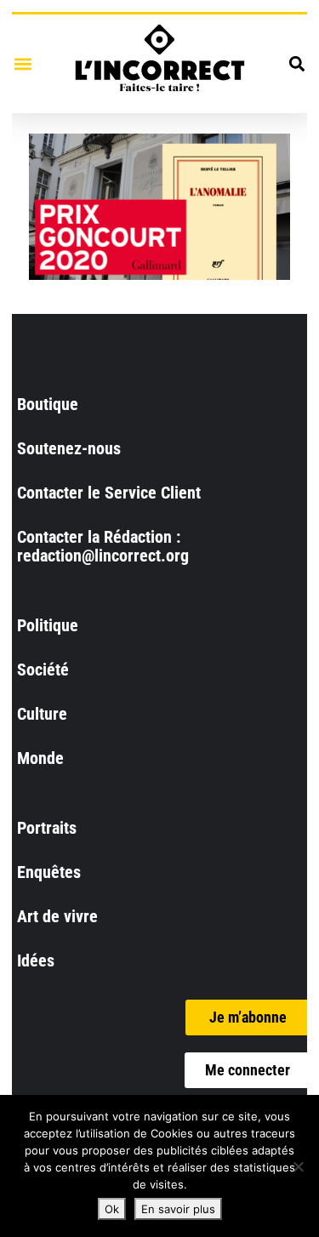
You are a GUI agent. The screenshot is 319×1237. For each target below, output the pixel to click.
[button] (23, 63)
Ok (112, 1209)
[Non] (297, 1166)
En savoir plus (178, 1209)
